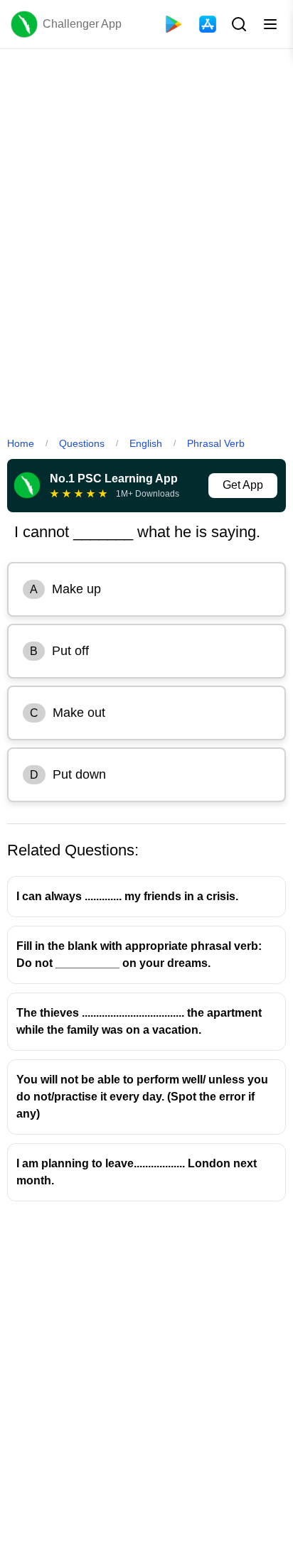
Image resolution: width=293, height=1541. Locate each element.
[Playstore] (173, 24)
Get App (243, 485)
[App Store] (207, 24)
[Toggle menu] (270, 24)
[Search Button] (237, 24)
